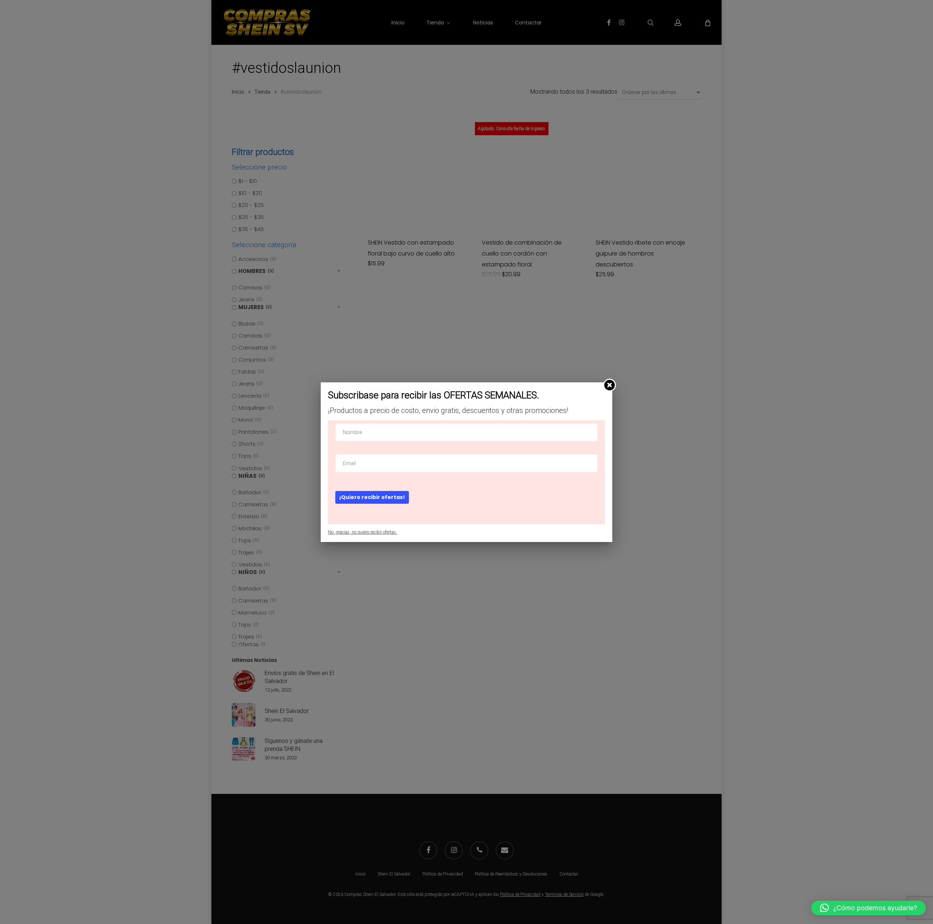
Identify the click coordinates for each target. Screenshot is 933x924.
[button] (868, 908)
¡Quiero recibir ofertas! (372, 497)
